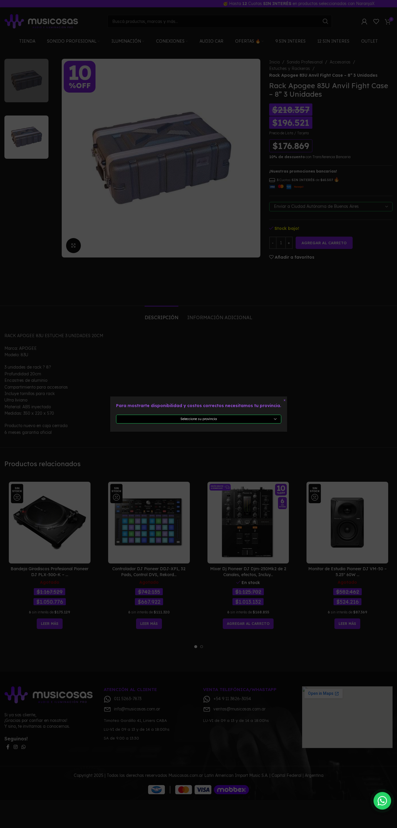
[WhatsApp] (382, 800)
